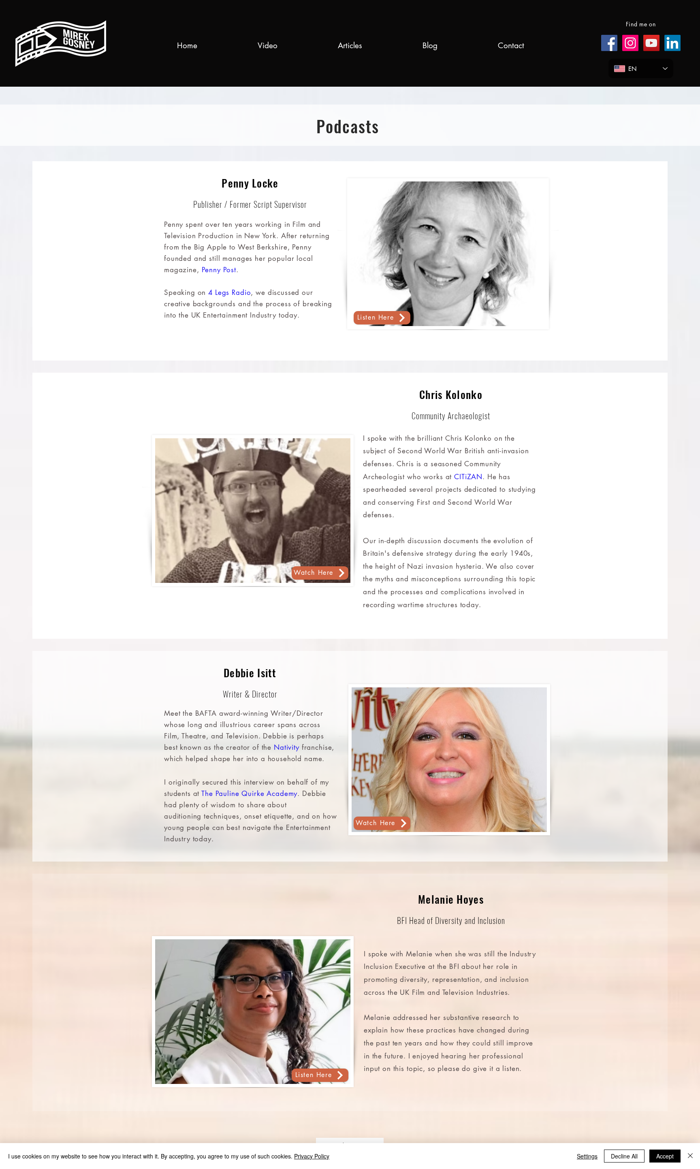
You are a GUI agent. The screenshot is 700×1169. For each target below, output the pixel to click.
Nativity (286, 747)
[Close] (690, 1156)
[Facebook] (609, 43)
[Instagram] (630, 43)
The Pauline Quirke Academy (249, 793)
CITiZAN (468, 476)
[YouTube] (651, 43)
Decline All (624, 1156)
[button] (267, 45)
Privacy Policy (311, 1156)
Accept (665, 1156)
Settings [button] (587, 1156)
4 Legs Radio (229, 292)
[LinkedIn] (672, 43)
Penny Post (219, 269)
